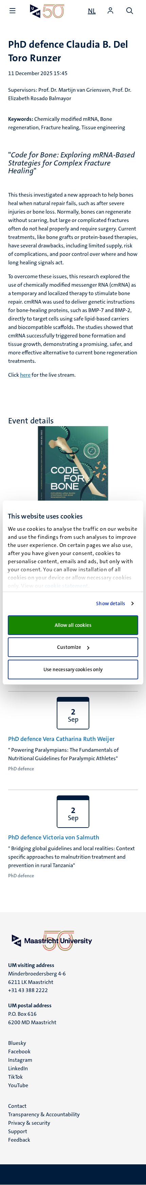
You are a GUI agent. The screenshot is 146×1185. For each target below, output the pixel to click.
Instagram (20, 1059)
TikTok (15, 1076)
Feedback (19, 1139)
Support (17, 1131)
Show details (110, 603)
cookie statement (66, 585)
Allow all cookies (73, 625)
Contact (17, 1106)
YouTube (18, 1085)
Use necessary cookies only (73, 669)
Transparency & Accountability (44, 1114)
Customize (69, 647)
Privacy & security (29, 1122)
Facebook (19, 1051)
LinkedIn (18, 1068)
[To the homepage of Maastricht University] (47, 11)
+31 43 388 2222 (28, 990)
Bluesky (17, 1043)
